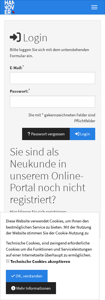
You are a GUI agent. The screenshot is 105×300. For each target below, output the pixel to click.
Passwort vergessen (47, 133)
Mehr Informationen (33, 288)
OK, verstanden (28, 276)
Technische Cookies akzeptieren (40, 261)
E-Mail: (17, 67)
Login (84, 133)
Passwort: (20, 91)
